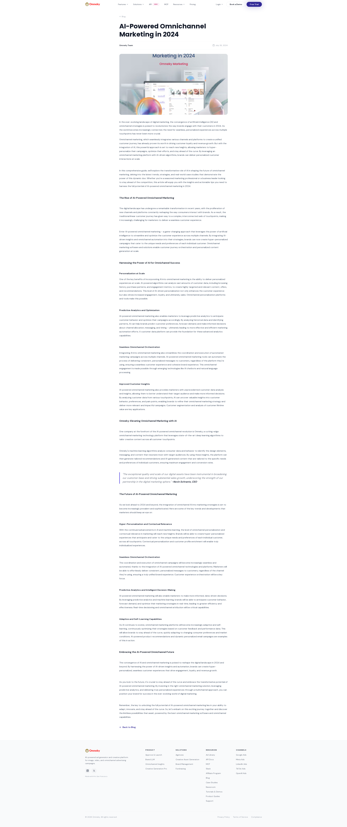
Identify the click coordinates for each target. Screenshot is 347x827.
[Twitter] (94, 770)
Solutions (137, 4)
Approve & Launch (153, 755)
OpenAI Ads (241, 773)
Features (122, 4)
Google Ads (241, 755)
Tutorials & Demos (214, 791)
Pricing (193, 4)
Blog (124, 16)
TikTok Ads (240, 768)
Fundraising (181, 768)
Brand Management (184, 764)
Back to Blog (129, 727)
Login (218, 4)
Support (209, 801)
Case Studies (212, 782)
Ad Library (210, 755)
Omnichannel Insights (154, 764)
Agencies (180, 755)
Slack (208, 768)
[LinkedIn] (87, 770)
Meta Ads (240, 759)
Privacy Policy (224, 817)
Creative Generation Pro (156, 768)
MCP (166, 4)
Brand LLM (150, 759)
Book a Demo (236, 4)
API (153, 4)
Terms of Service (240, 817)
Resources (177, 4)
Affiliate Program (213, 773)
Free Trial (254, 4)
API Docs (210, 759)
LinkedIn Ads (241, 764)
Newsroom (211, 787)
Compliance (256, 817)
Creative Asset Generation (187, 759)
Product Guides (213, 796)
